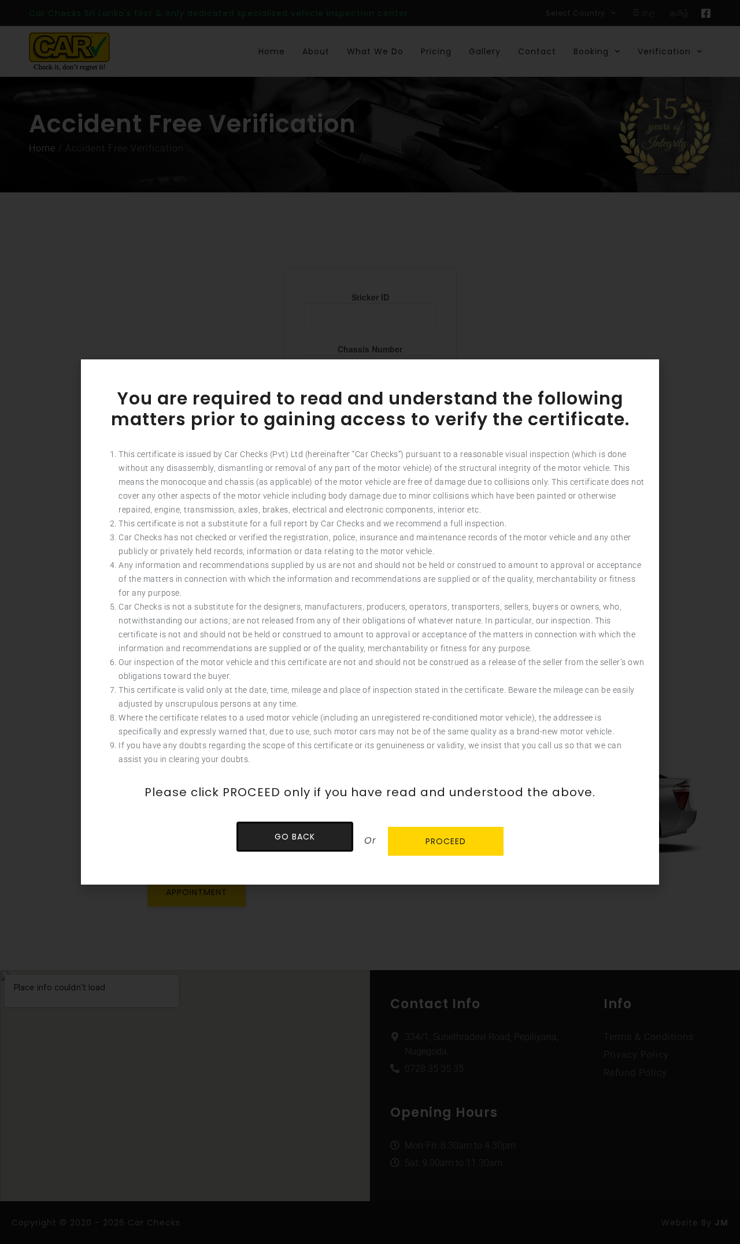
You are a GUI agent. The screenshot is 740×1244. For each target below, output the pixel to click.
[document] (370, 622)
